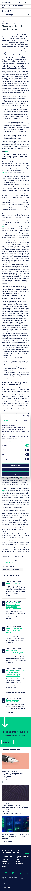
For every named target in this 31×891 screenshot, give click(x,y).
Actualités (5, 859)
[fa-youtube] (19, 873)
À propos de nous (7, 856)
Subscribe (15, 732)
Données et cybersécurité (11, 570)
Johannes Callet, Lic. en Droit (12, 813)
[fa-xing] (26, 873)
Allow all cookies (15, 465)
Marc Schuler (22, 692)
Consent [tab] (5, 420)
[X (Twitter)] (8, 11)
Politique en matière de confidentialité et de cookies (14, 879)
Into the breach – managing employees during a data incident (15, 652)
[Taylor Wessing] (6, 3)
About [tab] (25, 420)
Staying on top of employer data (12, 701)
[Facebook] (5, 11)
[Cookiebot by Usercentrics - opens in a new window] (23, 416)
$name (21, 5)
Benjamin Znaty (12, 692)
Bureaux (18, 861)
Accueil (3, 5)
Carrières (4, 868)
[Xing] (10, 11)
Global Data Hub (12, 5)
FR (23, 2)
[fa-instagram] (5, 873)
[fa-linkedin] (12, 873)
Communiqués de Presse (7, 865)
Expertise (4, 861)
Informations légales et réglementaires (12, 882)
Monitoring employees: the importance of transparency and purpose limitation (15, 673)
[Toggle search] (19, 2)
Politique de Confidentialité (9, 877)
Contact (18, 865)
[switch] (27, 450)
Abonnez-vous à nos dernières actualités (11, 851)
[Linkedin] (2, 11)
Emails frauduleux (22, 883)
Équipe (17, 859)
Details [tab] (15, 420)
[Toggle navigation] (29, 2)
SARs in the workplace (14, 583)
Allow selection (15, 469)
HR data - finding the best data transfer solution (14, 630)
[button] (19, 2)
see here (22, 477)
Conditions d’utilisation (8, 883)
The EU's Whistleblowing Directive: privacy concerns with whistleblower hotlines (15, 606)
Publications (5, 863)
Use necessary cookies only (15, 474)
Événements (19, 863)
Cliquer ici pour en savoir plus (15, 769)
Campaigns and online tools (22, 856)
